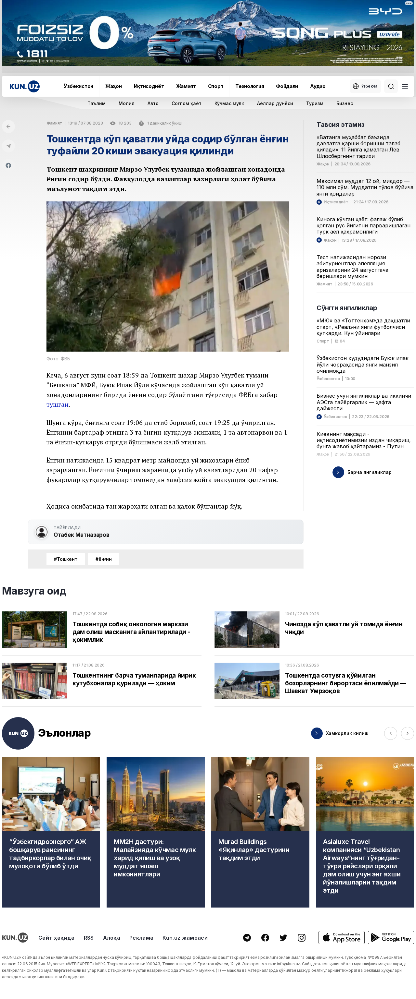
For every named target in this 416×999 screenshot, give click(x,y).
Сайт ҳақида (56, 937)
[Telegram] (8, 145)
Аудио (318, 86)
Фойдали (287, 86)
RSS (89, 937)
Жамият (186, 86)
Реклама (141, 937)
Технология (249, 86)
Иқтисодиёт (149, 86)
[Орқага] (8, 126)
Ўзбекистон (78, 86)
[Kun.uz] (25, 86)
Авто (153, 103)
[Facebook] (8, 165)
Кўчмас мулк (229, 103)
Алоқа (112, 937)
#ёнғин (104, 559)
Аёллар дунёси (275, 103)
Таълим (96, 103)
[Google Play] (391, 937)
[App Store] (341, 937)
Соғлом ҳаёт (187, 103)
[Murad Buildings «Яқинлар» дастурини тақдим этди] (260, 832)
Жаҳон (113, 86)
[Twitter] (283, 938)
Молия (127, 103)
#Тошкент (66, 559)
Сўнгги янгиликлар (347, 308)
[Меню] (405, 86)
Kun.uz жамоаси (184, 937)
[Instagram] (302, 938)
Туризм (314, 103)
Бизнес (344, 103)
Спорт (216, 86)
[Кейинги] (407, 733)
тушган (57, 404)
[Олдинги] (390, 733)
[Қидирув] (391, 86)
